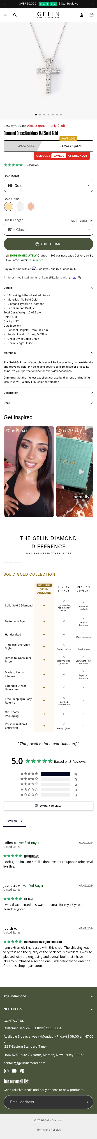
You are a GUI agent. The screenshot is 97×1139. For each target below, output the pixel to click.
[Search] (15, 15)
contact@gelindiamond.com (24, 1063)
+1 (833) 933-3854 (47, 1028)
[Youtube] (14, 1071)
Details (8, 287)
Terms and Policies (49, 1129)
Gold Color (11, 199)
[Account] (82, 15)
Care (7, 403)
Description (11, 392)
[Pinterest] (22, 1071)
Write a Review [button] (50, 806)
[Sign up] (86, 1102)
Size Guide (80, 221)
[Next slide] (84, 522)
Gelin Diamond (53, 1120)
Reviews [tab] (11, 821)
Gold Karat (11, 176)
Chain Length (13, 220)
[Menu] (5, 15)
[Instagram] (6, 1071)
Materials (10, 352)
